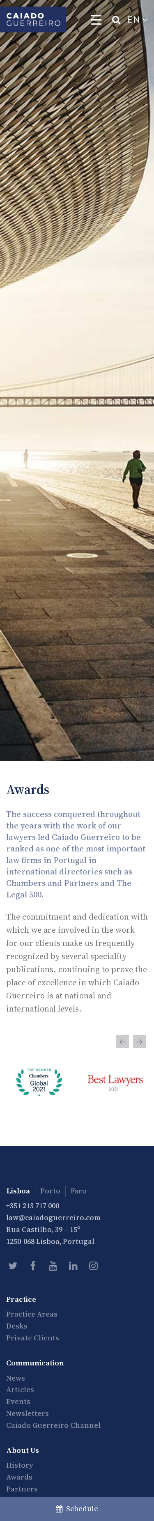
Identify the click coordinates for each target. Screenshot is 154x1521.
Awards (19, 1477)
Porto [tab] (50, 1191)
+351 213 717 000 (32, 1205)
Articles (20, 1389)
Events (18, 1401)
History (19, 1465)
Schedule (80, 1508)
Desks (17, 1326)
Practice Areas (31, 1314)
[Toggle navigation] (96, 20)
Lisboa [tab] (18, 1191)
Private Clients (32, 1338)
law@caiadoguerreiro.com (53, 1217)
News (15, 1378)
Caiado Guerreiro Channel (53, 1425)
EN (134, 20)
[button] (122, 1041)
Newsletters (27, 1413)
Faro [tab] (79, 1191)
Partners (22, 1489)
